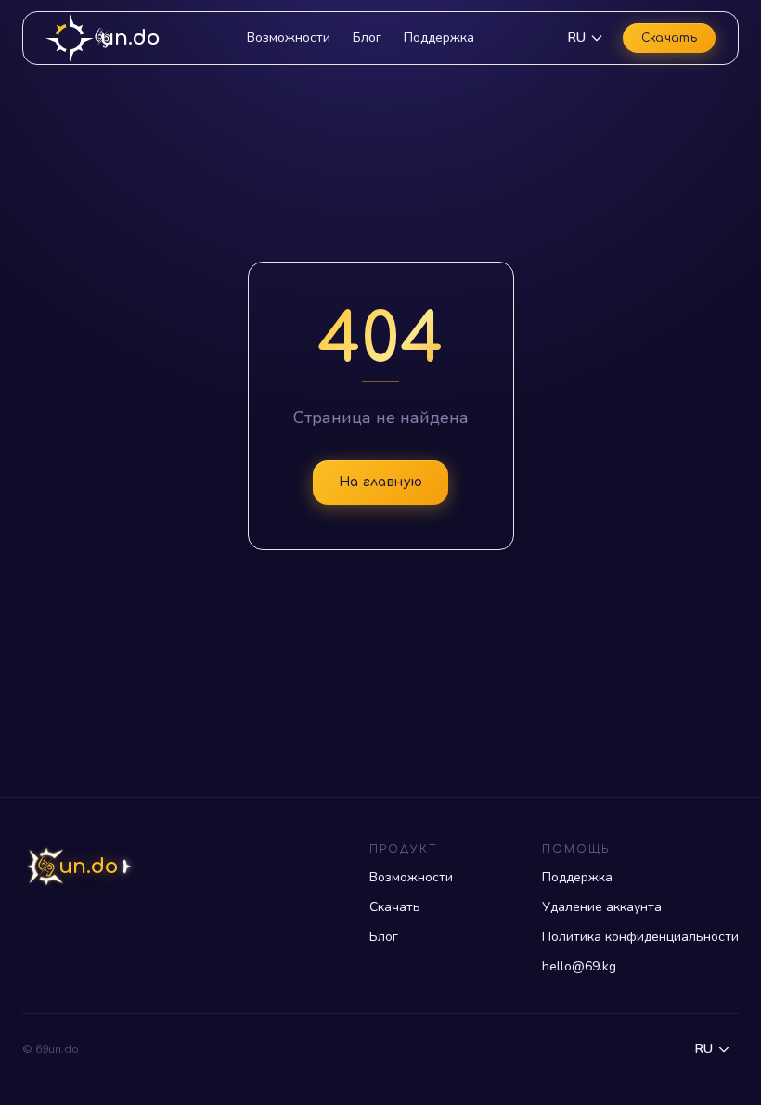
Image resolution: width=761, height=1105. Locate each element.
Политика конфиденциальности (640, 936)
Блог (367, 37)
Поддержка (439, 37)
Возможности (288, 37)
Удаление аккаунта (602, 907)
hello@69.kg (579, 966)
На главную (381, 482)
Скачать (669, 38)
